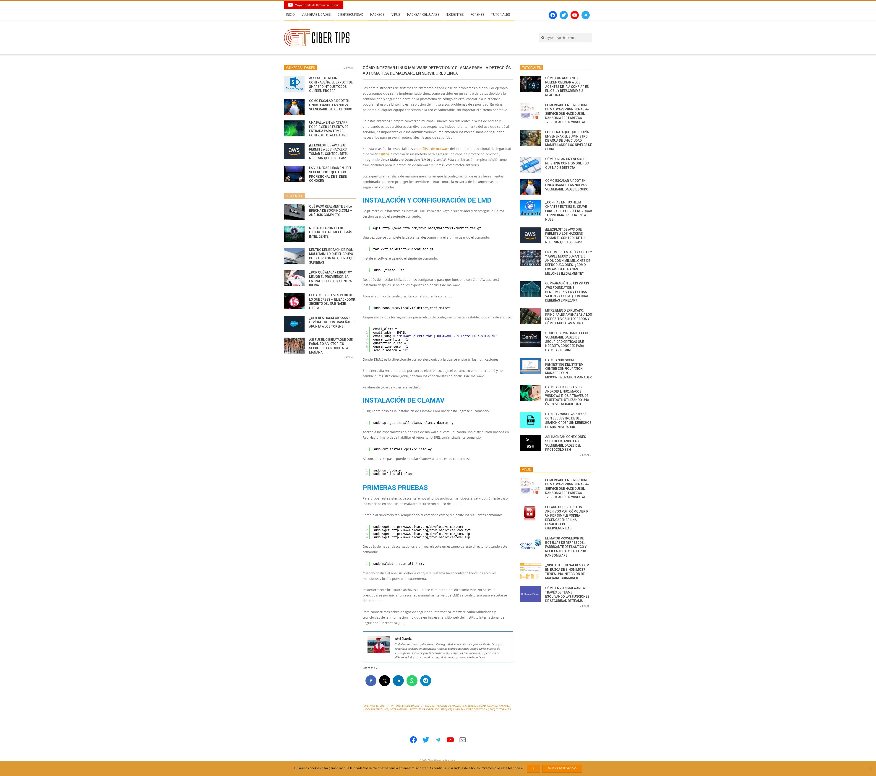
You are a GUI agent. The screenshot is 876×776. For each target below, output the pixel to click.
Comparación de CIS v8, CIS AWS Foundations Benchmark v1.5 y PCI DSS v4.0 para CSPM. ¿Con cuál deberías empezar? (567, 291)
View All (349, 68)
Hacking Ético (373, 709)
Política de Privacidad (562, 768)
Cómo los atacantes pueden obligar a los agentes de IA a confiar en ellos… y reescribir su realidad (567, 86)
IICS (386, 709)
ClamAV (492, 705)
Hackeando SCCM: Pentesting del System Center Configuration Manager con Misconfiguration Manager (568, 368)
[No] (870, 768)
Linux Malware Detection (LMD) (474, 709)
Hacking (504, 705)
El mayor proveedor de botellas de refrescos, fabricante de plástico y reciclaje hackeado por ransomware (566, 546)
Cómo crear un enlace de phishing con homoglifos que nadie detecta (567, 163)
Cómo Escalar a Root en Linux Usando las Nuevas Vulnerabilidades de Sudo (330, 105)
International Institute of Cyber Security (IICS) (421, 709)
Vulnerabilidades (407, 705)
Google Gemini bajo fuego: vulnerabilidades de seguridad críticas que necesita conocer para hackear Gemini (567, 341)
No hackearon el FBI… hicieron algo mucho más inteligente (330, 232)
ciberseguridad (475, 705)
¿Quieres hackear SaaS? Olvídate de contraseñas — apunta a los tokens (332, 322)
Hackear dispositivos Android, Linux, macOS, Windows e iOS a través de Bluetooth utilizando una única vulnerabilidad (567, 395)
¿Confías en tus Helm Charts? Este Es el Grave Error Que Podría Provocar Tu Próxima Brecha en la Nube (568, 211)
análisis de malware (434, 148)
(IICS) (385, 154)
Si (533, 768)
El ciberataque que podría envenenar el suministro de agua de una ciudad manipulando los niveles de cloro (568, 140)
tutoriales (503, 709)
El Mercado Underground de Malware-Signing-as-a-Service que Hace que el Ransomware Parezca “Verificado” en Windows (567, 113)
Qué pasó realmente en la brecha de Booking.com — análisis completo (330, 211)
